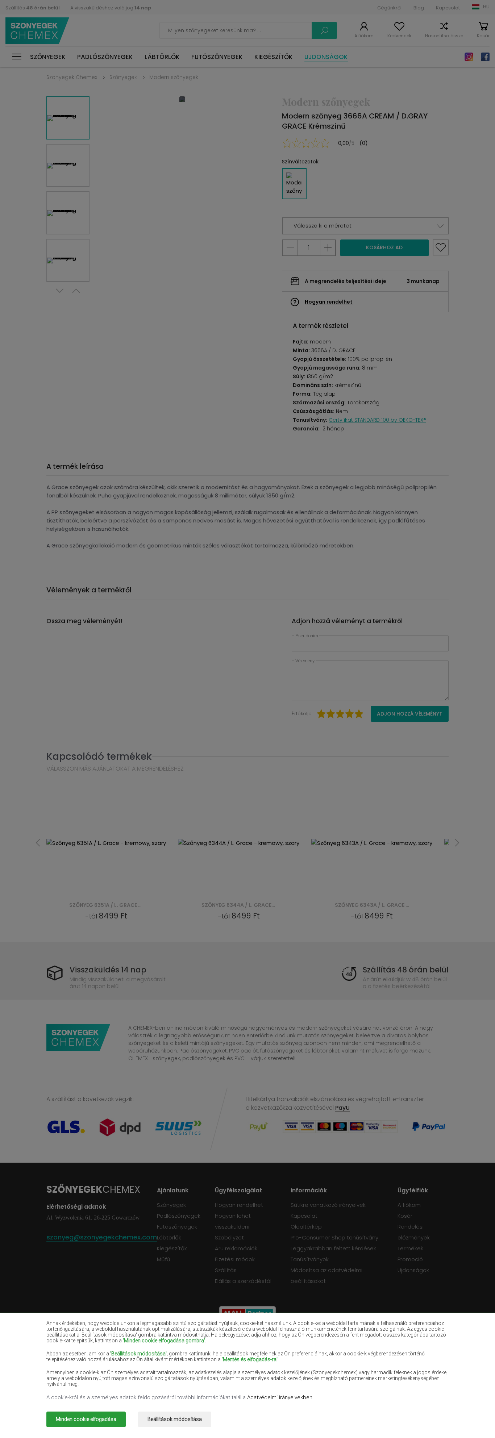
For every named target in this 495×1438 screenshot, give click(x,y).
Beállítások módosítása (174, 1419)
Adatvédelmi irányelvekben (279, 1397)
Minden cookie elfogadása (86, 1419)
